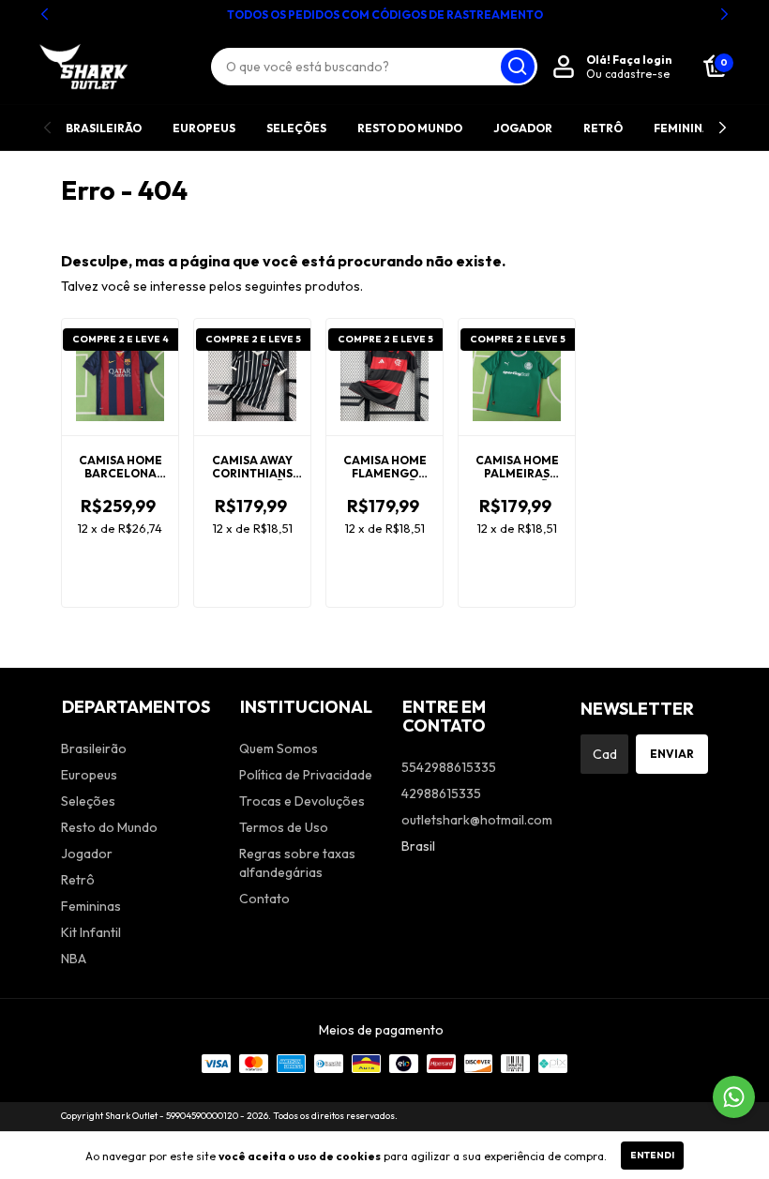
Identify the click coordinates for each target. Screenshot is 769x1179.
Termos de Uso (283, 827)
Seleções (296, 128)
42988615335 (441, 793)
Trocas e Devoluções (302, 801)
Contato (264, 898)
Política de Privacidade (305, 774)
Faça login (641, 60)
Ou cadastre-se (628, 74)
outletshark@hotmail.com (476, 819)
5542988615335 (448, 767)
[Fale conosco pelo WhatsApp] (734, 1097)
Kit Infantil (91, 932)
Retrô (603, 128)
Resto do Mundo (409, 128)
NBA (73, 958)
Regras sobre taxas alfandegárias (297, 863)
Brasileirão (104, 128)
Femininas (685, 128)
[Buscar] (518, 66)
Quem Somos (278, 748)
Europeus (204, 128)
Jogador (522, 128)
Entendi (652, 1155)
